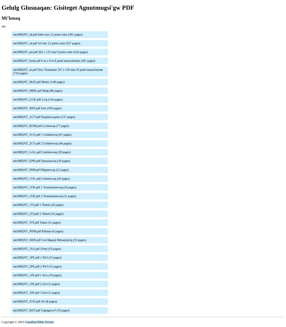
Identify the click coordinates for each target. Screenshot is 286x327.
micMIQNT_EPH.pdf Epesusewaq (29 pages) (41, 161)
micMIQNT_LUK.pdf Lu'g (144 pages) (37, 99)
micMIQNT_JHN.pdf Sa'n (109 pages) (37, 108)
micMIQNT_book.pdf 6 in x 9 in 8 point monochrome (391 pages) (54, 60)
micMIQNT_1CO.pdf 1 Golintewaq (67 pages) (42, 134)
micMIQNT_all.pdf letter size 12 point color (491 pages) (47, 34)
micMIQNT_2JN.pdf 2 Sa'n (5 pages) (36, 284)
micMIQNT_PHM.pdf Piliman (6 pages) (38, 231)
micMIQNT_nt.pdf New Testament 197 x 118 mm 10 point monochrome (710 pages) (58, 71)
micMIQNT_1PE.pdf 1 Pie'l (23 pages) (37, 257)
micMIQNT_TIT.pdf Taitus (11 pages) (37, 222)
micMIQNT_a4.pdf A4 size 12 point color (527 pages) (46, 43)
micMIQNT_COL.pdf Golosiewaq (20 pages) (41, 178)
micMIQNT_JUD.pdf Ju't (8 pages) (35, 301)
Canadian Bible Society (39, 322)
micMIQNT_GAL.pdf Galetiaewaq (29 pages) (42, 152)
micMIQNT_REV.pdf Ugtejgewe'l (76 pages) (41, 310)
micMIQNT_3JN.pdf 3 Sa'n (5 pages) (36, 292)
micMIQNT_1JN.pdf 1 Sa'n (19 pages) (37, 275)
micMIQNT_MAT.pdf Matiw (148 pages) (39, 82)
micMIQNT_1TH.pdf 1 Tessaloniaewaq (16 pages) (44, 187)
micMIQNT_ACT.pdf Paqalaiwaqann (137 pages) (44, 117)
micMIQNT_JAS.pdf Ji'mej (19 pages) (37, 248)
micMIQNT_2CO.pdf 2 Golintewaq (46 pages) (42, 143)
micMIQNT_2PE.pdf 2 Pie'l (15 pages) (37, 266)
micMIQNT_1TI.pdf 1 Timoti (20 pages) (38, 204)
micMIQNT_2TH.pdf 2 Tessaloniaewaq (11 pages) (44, 196)
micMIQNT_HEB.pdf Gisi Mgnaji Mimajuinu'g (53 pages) (49, 240)
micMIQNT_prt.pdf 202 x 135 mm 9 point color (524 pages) (50, 52)
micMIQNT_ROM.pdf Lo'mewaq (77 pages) (41, 126)
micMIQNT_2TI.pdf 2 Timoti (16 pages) (38, 213)
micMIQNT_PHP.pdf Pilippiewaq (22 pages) (41, 169)
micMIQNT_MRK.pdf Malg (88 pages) (37, 90)
